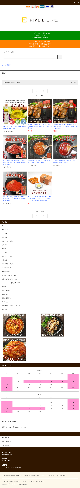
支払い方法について (7, 475)
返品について (27, 475)
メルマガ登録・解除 (60, 475)
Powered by (4, 484)
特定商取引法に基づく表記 (37, 475)
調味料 (9, 65)
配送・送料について (18, 475)
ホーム (4, 65)
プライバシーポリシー (50, 475)
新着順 (18, 82)
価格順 (13, 82)
